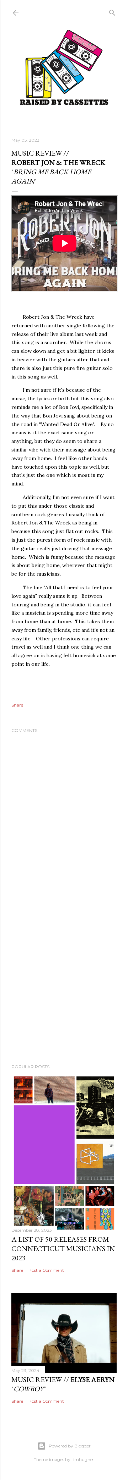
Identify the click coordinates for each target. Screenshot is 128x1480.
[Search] (112, 11)
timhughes (82, 1459)
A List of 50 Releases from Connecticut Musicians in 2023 (63, 1248)
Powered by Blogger (70, 1446)
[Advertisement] (64, 981)
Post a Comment (46, 1270)
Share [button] (17, 705)
